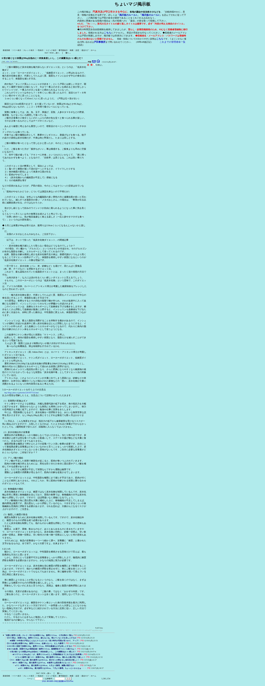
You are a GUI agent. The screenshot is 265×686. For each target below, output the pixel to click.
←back (3, 61)
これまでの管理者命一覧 (172, 42)
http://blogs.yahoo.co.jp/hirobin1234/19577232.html (21, 393)
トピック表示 (51, 50)
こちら (107, 32)
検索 (71, 50)
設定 (77, 50)
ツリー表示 (16, 50)
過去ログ (85, 50)
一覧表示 (39, 50)
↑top (11, 61)
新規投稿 (6, 50)
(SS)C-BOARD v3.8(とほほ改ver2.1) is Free (57, 681)
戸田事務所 (100, 42)
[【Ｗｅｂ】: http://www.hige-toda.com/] (98, 62)
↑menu (7, 61)
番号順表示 (63, 50)
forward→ (15, 61)
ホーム (93, 50)
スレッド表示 (28, 50)
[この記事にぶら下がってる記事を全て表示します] (5, 639)
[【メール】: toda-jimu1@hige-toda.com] (94, 62)
